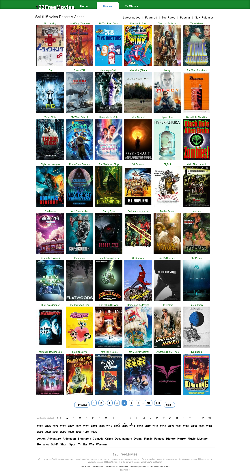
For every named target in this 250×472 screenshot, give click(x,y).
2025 (48, 426)
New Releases (204, 17)
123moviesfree (96, 466)
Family (148, 438)
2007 (186, 426)
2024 (55, 426)
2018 (102, 426)
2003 (40, 432)
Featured (151, 17)
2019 (94, 426)
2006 (194, 426)
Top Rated (169, 17)
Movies (107, 6)
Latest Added (132, 17)
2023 (63, 426)
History (171, 438)
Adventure (54, 438)
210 (148, 403)
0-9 (59, 418)
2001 (55, 432)
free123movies (131, 466)
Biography (84, 438)
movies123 (154, 466)
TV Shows (131, 6)
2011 (155, 426)
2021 (78, 426)
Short (63, 444)
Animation (69, 438)
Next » (169, 404)
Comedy (98, 438)
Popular (185, 17)
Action (41, 438)
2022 (71, 426)
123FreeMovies (53, 7)
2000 (63, 432)
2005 (201, 426)
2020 (86, 426)
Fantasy (159, 438)
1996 (94, 432)
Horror (181, 438)
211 (158, 403)
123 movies (164, 466)
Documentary (123, 438)
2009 (171, 426)
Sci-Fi (54, 444)
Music (191, 438)
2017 (109, 426)
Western (101, 444)
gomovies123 (144, 466)
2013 (140, 426)
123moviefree (119, 466)
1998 (78, 432)
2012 (148, 426)
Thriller (82, 444)
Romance (43, 444)
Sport (72, 444)
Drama (138, 438)
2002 (48, 432)
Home (84, 6)
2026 (40, 426)
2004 (209, 426)
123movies (85, 466)
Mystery (202, 438)
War (91, 444)
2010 (163, 426)
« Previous (81, 404)
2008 (178, 426)
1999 (71, 432)
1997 (86, 432)
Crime (109, 438)
